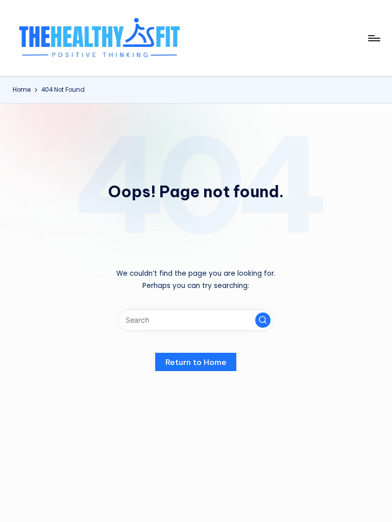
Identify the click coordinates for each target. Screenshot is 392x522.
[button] (263, 320)
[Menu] (373, 38)
